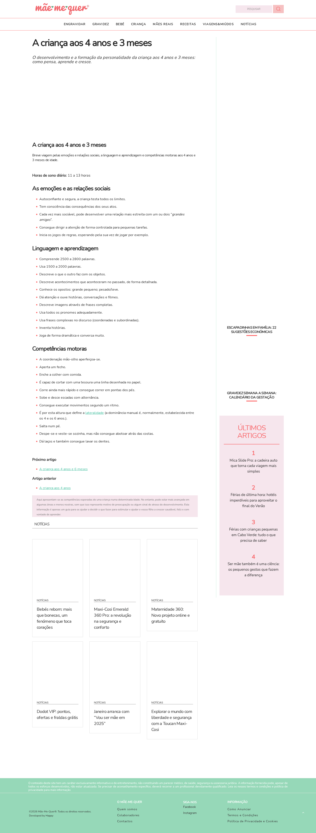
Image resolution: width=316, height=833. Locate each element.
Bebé (120, 24)
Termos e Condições (242, 815)
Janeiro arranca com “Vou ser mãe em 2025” (111, 717)
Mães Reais (163, 24)
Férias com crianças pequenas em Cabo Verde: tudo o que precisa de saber (253, 535)
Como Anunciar (239, 809)
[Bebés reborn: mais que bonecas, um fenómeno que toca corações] (57, 566)
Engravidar (75, 24)
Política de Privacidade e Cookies (252, 821)
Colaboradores (128, 815)
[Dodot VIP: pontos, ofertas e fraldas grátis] (57, 668)
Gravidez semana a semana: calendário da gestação (251, 395)
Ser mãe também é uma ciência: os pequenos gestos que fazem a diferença (253, 569)
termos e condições (259, 787)
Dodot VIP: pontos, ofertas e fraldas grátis (57, 714)
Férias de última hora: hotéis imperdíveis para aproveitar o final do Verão (253, 500)
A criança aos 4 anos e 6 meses (63, 469)
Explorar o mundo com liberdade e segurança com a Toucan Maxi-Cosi (171, 720)
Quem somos (127, 809)
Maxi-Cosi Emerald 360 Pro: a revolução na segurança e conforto (112, 618)
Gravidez (100, 24)
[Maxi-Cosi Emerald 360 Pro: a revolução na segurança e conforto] (115, 566)
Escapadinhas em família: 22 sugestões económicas (251, 329)
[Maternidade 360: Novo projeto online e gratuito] (172, 566)
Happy (50, 816)
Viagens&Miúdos (218, 24)
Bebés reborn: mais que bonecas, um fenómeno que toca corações (54, 618)
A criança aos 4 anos (55, 488)
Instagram (190, 813)
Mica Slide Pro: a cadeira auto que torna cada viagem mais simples (253, 466)
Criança (138, 24)
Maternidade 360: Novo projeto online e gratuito (170, 615)
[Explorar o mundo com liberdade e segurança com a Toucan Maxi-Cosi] (172, 668)
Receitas (188, 24)
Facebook (189, 807)
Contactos (125, 821)
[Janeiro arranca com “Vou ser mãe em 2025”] (115, 668)
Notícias (249, 24)
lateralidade (94, 412)
